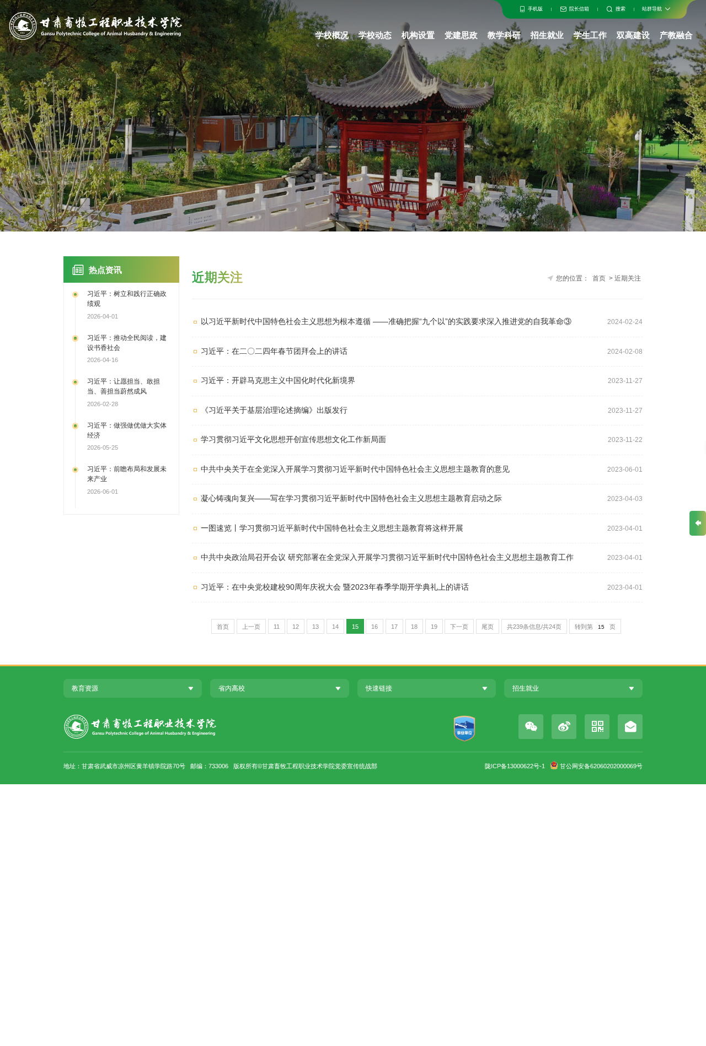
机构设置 (418, 35)
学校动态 (375, 35)
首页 (599, 278)
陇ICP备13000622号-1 (515, 766)
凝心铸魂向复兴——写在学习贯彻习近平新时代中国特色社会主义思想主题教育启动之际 (351, 498)
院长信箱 (579, 9)
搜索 (620, 9)
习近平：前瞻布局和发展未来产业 (127, 474)
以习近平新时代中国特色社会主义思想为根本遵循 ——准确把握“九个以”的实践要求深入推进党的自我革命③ (386, 321)
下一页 (459, 626)
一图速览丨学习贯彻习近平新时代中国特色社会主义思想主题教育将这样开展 (332, 528)
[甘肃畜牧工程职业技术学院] (95, 26)
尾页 (488, 626)
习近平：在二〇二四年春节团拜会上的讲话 (274, 351)
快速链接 (379, 688)
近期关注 (627, 278)
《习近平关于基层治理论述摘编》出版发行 (274, 410)
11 (277, 626)
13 (315, 626)
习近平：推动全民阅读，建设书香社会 (127, 343)
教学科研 (504, 35)
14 (335, 626)
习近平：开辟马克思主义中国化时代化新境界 (278, 380)
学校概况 (332, 35)
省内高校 (231, 688)
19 (434, 626)
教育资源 (85, 688)
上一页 (251, 626)
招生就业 (547, 35)
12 (295, 626)
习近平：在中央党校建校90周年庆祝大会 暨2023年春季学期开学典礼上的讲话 (335, 587)
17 (394, 626)
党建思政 (461, 35)
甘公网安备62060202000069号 (601, 766)
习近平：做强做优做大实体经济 (127, 430)
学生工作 (590, 35)
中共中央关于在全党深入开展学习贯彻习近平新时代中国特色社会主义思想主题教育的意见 (355, 469)
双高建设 (633, 35)
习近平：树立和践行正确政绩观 (127, 299)
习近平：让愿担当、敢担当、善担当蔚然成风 (123, 386)
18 (414, 626)
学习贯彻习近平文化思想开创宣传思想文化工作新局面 (293, 439)
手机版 (535, 9)
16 (374, 626)
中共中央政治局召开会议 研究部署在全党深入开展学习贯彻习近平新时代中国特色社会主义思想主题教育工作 (387, 557)
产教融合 (676, 35)
